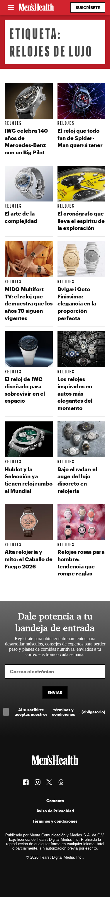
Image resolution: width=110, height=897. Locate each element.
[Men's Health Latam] (36, 8)
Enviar (55, 692)
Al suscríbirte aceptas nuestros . (60, 712)
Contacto (55, 800)
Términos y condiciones (55, 821)
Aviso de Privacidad (55, 811)
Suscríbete (88, 7)
